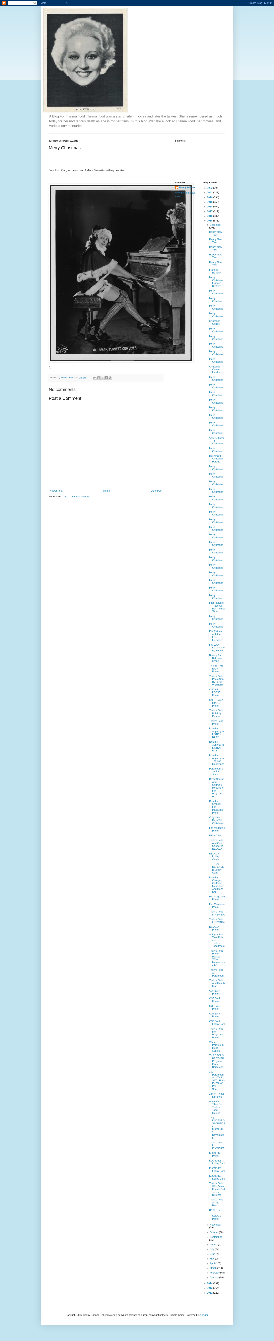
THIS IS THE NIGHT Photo (216, 668)
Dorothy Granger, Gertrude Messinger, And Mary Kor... (216, 884)
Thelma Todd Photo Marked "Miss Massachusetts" (217, 958)
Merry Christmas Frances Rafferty (216, 281)
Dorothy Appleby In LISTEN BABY (216, 733)
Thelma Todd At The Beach (216, 1202)
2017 (210, 211)
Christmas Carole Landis (214, 369)
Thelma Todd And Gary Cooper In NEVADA (216, 844)
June (213, 1254)
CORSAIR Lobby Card (217, 1023)
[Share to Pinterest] (110, 378)
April (212, 1263)
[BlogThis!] (99, 378)
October (214, 1232)
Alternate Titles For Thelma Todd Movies (215, 1107)
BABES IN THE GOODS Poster (215, 1214)
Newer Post (56, 490)
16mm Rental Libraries (216, 1095)
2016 (210, 216)
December (215, 225)
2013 (210, 1288)
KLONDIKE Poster (215, 1154)
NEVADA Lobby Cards (214, 856)
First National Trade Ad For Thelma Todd (217, 607)
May (212, 1258)
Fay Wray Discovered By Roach (217, 647)
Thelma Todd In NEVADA (217, 913)
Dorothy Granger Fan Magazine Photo (216, 807)
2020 (210, 197)
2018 (210, 206)
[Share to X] (102, 378)
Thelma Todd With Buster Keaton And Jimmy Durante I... (217, 1189)
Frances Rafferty (215, 271)
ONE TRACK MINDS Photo (216, 703)
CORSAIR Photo (214, 992)
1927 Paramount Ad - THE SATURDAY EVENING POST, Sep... (217, 1080)
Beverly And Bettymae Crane (215, 658)
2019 (210, 202)
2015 (210, 220)
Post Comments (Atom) (76, 496)
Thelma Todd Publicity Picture (216, 713)
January (214, 1277)
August (214, 1244)
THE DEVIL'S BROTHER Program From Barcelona (216, 1061)
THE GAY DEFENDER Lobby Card (216, 868)
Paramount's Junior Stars (216, 771)
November (215, 1224)
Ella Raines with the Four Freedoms (216, 635)
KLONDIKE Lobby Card (217, 1162)
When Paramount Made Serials (216, 1046)
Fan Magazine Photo (217, 829)
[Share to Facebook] (106, 378)
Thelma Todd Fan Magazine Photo (216, 1033)
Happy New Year (215, 233)
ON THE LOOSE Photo (214, 692)
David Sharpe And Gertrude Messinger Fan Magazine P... (216, 788)
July (212, 1249)
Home (106, 490)
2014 (210, 1283)
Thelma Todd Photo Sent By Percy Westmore (216, 680)
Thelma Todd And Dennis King (217, 983)
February (215, 1272)
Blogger (203, 1315)
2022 (210, 188)
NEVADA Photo (214, 928)
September (216, 1237)
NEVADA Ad (215, 835)
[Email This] (95, 378)
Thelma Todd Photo (216, 722)
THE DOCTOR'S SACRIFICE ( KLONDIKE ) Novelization (217, 1127)
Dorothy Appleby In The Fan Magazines (216, 759)
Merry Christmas (216, 292)
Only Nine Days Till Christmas (216, 820)
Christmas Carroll (214, 322)
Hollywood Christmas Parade (216, 458)
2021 (210, 192)
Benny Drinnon (187, 187)
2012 (210, 1292)
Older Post (156, 490)
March (213, 1268)
